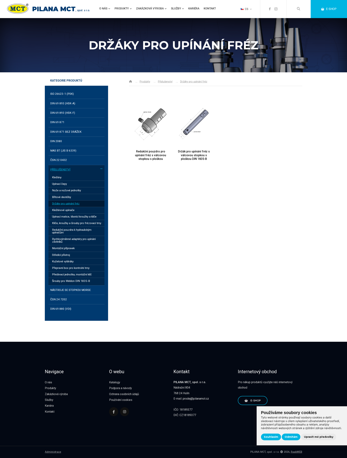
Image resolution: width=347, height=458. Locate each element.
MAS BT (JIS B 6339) (63, 150)
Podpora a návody (120, 388)
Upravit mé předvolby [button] (318, 436)
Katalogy (114, 382)
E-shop (331, 9)
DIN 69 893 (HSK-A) (62, 103)
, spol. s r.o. (61, 10)
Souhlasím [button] (271, 436)
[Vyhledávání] (298, 9)
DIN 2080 (56, 141)
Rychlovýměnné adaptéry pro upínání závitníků (74, 240)
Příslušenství (60, 169)
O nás (103, 8)
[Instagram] (276, 9)
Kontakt (210, 8)
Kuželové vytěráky (63, 261)
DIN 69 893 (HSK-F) (62, 112)
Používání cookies (120, 400)
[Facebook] (270, 9)
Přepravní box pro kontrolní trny (70, 268)
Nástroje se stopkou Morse (70, 290)
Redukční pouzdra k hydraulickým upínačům (71, 231)
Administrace (53, 451)
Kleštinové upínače (63, 210)
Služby (176, 8)
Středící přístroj (61, 255)
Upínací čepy (59, 184)
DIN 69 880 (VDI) (60, 308)
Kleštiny (56, 177)
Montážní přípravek (63, 248)
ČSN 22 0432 (58, 160)
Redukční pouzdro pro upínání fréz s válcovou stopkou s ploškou (150, 155)
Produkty (122, 8)
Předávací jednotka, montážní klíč (72, 274)
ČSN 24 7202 (58, 299)
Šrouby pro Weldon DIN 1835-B (71, 281)
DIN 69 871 (57, 122)
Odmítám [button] (291, 436)
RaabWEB (296, 451)
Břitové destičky (61, 197)
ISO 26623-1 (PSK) (62, 93)
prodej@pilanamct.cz (196, 398)
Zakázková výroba (150, 8)
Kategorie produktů (66, 80)
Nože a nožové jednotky (66, 190)
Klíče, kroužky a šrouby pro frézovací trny (76, 223)
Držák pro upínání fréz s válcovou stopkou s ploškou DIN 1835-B (194, 155)
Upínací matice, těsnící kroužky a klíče (74, 216)
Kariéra (193, 8)
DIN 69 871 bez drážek (66, 131)
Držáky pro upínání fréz (66, 203)
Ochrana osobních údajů (124, 394)
